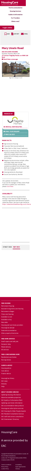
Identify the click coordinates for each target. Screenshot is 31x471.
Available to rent (6, 317)
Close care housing (7, 314)
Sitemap (18, 468)
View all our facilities (13, 127)
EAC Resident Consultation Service (12, 414)
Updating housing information (11, 394)
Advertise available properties (11, 397)
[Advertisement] (15, 95)
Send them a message (10, 59)
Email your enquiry (12, 131)
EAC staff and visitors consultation (12, 416)
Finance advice (6, 373)
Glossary (4, 384)
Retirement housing (7, 306)
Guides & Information (15, 14)
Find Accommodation (15, 8)
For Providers (15, 18)
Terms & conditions (6, 464)
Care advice (5, 371)
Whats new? (15, 21)
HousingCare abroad (7, 327)
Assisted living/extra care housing (12, 308)
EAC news (4, 381)
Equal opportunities (21, 466)
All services (5, 349)
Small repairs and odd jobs (9, 341)
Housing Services (15, 11)
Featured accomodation (9, 330)
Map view (16, 247)
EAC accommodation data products (12, 405)
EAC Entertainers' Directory (10, 419)
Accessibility (19, 464)
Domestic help (6, 344)
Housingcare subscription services (12, 408)
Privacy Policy (4, 466)
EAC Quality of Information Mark (11, 400)
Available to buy (6, 319)
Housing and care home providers (12, 325)
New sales (4, 322)
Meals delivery (6, 347)
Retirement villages (7, 311)
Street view (7, 247)
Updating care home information (11, 403)
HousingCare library (7, 378)
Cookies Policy (5, 468)
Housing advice (6, 368)
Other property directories (9, 333)
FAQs (2, 386)
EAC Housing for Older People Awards (13, 411)
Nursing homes (6, 360)
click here (10, 186)
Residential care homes (8, 357)
